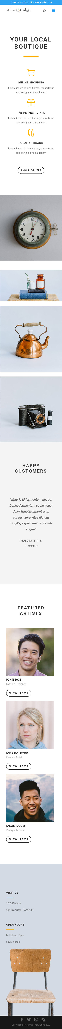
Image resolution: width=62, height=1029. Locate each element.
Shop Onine (31, 170)
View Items (18, 693)
